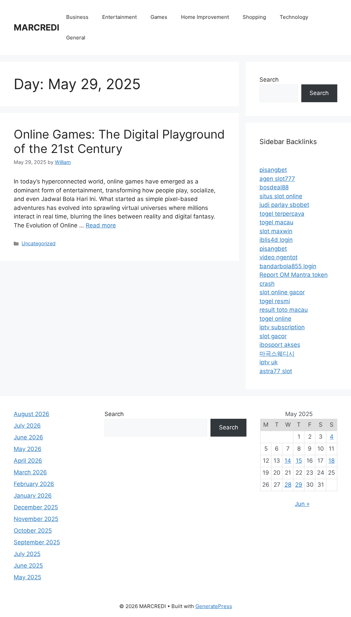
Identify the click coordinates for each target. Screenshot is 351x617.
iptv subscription (282, 327)
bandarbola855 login (287, 266)
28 (288, 484)
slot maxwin (275, 231)
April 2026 (28, 460)
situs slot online (280, 196)
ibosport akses (279, 344)
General (75, 37)
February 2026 (34, 483)
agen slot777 (277, 178)
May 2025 (27, 577)
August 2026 (31, 414)
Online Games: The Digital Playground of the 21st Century (119, 141)
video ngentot (278, 257)
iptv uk (268, 362)
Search (269, 79)
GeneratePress (213, 606)
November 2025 (36, 518)
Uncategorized (39, 243)
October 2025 (33, 530)
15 (299, 460)
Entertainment (119, 17)
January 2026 (33, 495)
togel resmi (274, 301)
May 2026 (27, 449)
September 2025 (37, 542)
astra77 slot (275, 371)
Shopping (254, 17)
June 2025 (28, 565)
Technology (294, 17)
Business (77, 17)
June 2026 (28, 437)
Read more (101, 225)
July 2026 (27, 425)
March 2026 (30, 472)
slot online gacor (282, 292)
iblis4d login (276, 239)
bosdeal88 (274, 187)
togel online (275, 318)
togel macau (276, 222)
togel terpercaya (281, 213)
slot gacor (273, 336)
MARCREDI (36, 27)
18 (331, 460)
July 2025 (27, 553)
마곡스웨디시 (276, 353)
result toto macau (283, 309)
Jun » (302, 503)
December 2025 (36, 507)
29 (298, 484)
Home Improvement (205, 17)
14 (288, 460)
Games (158, 17)
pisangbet (273, 169)
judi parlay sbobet (284, 204)
